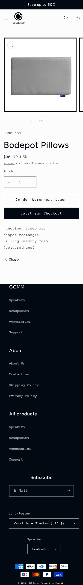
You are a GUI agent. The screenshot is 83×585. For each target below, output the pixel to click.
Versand (9, 163)
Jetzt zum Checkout (41, 213)
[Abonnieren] (68, 491)
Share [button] (14, 259)
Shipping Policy (24, 385)
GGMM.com (34, 583)
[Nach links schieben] (31, 121)
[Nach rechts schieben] (52, 121)
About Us (17, 363)
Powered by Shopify (53, 583)
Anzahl (9, 171)
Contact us (19, 374)
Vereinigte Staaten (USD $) (39, 523)
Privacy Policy (23, 396)
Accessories (20, 321)
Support (16, 332)
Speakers (17, 300)
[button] (6, 18)
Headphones (19, 311)
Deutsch (39, 549)
